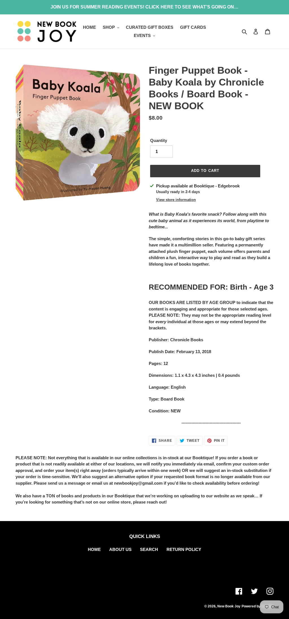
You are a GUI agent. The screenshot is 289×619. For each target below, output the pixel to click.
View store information (176, 200)
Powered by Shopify (257, 606)
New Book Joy (228, 606)
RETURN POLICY (184, 549)
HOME (94, 549)
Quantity (158, 140)
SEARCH (149, 549)
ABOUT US (120, 549)
